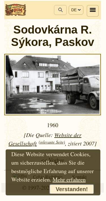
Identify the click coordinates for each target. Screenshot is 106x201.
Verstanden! (72, 189)
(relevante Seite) (52, 142)
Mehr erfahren (69, 179)
